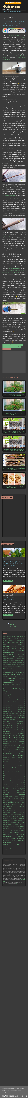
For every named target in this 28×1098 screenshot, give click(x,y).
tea (23, 832)
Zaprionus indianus (13, 853)
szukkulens (6, 826)
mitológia (22, 796)
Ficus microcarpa (20, 701)
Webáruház (5, 11)
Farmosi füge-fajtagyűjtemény (12, 685)
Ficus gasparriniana (7, 699)
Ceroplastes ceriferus (19, 660)
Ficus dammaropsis (14, 697)
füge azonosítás (7, 723)
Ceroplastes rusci (7, 662)
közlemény (7, 778)
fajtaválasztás (20, 683)
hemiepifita (6, 757)
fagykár (12, 680)
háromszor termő (7, 755)
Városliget (17, 846)
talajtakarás (6, 828)
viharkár (9, 850)
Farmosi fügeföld (8, 689)
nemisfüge (6, 800)
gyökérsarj (21, 751)
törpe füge (20, 838)
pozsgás (5, 814)
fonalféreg (16, 717)
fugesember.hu (20, 884)
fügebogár (15, 729)
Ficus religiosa (20, 707)
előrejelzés (13, 676)
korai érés (6, 774)
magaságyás (21, 788)
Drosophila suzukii (8, 672)
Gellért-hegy (6, 747)
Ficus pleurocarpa (20, 703)
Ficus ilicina (5, 701)
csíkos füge (15, 664)
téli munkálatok (19, 834)
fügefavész (21, 733)
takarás (22, 826)
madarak (14, 788)
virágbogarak (15, 850)
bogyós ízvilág (8, 654)
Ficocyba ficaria (6, 693)
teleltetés (6, 834)
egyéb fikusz (15, 674)
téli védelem (7, 836)
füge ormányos (20, 725)
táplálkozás (17, 830)
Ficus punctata (6, 707)
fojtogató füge (8, 717)
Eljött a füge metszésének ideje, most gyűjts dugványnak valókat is (14, 432)
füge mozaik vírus (8, 725)
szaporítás (17, 347)
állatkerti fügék (7, 638)
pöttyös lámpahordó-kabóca (17, 814)
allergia (16, 638)
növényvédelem (9, 802)
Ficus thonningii (20, 711)
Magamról (12, 11)
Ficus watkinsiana (7, 715)
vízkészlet (22, 850)
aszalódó (6, 642)
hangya (15, 753)
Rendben (24, 1096)
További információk (10, 1096)
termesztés (21, 836)
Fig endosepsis (21, 715)
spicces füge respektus (19, 820)
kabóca (5, 766)
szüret (13, 826)
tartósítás (5, 832)
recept (22, 816)
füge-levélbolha (20, 727)
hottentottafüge (20, 759)
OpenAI (18, 802)
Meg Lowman (6, 792)
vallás (13, 846)
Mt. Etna (5, 798)
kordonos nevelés (20, 774)
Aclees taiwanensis (7, 636)
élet (23, 674)
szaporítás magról (7, 824)
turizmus (15, 842)
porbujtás (21, 812)
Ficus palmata (6, 703)
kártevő (13, 768)
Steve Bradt (13, 822)
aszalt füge (15, 642)
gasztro (21, 745)
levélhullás (22, 784)
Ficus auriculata (20, 693)
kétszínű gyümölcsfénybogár (10, 770)
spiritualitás (6, 822)
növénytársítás (21, 800)
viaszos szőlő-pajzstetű (19, 848)
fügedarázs (7, 731)
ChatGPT (14, 662)
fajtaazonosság (20, 680)
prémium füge (6, 816)
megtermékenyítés (20, 792)
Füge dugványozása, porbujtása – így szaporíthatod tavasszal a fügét (14, 450)
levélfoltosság (14, 784)
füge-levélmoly (6, 729)
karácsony (6, 768)
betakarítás (21, 648)
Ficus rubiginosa (7, 709)
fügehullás (6, 735)
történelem (6, 840)
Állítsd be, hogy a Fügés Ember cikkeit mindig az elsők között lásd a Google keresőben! (16, 30)
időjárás (5, 761)
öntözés (21, 804)
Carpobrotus (21, 656)
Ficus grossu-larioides (19, 699)
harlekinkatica (21, 753)
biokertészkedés (8, 652)
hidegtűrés (21, 757)
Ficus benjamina (20, 695)
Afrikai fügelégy (20, 636)
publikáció (15, 816)
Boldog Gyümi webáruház (13, 2)
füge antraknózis (20, 721)
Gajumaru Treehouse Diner (9, 745)
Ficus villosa (21, 713)
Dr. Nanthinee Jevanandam (9, 670)
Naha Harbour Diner (13, 798)
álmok (22, 638)
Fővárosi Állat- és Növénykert (9, 719)
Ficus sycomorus (8, 711)
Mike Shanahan (7, 796)
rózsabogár (13, 818)
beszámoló (6, 648)
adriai (13, 636)
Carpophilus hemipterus (8, 658)
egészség (6, 674)
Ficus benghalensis (8, 695)
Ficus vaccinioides (7, 713)
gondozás (20, 747)
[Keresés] (25, 2)
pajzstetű (21, 806)
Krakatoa (22, 778)
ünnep (22, 844)
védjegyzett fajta (8, 849)
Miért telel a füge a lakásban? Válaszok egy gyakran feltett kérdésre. (14, 413)
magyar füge (20, 790)
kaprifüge (21, 766)
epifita (4, 678)
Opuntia (22, 802)
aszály (22, 642)
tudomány (7, 843)
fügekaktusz (15, 735)
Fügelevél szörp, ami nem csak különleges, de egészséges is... (13, 563)
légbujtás (6, 784)
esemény (21, 678)
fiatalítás (22, 691)
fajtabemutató (9, 683)
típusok (13, 838)
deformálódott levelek (19, 666)
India (11, 761)
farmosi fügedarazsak (8, 686)
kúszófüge (21, 780)
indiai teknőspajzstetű (19, 761)
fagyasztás (5, 680)
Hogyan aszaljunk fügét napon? (11, 598)
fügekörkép (7, 737)
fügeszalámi (6, 743)
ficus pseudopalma (7, 705)
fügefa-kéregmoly (7, 733)
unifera (5, 845)
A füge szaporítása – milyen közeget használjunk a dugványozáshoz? (14, 487)
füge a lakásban (7, 721)
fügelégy (15, 737)
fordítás (21, 717)
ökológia (14, 804)
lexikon (15, 786)
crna (4, 664)
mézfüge (21, 794)
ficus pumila (21, 705)
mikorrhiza (16, 796)
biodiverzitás (20, 650)
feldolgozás (6, 691)
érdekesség (12, 679)
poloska (15, 812)
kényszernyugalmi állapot (9, 236)
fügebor (22, 729)
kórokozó (6, 776)
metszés (6, 794)
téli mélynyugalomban (14, 268)
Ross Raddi (5, 818)
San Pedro (21, 818)
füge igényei (20, 723)
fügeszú (22, 743)
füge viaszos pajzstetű (8, 727)
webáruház (6, 853)
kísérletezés (21, 770)
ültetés (17, 845)
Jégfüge (22, 763)
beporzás (22, 646)
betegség (6, 650)
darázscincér (11, 666)
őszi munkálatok (8, 806)
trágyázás (21, 840)
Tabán (17, 826)
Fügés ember (11, 6)
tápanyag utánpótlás (8, 830)
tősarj (14, 840)
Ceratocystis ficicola (8, 660)
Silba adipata (6, 820)
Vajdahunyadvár (7, 846)
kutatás (5, 782)
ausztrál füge (21, 644)
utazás (11, 845)
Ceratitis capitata (20, 658)
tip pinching (6, 838)
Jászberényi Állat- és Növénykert (10, 763)
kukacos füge (7, 780)
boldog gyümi (21, 654)
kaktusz (13, 765)
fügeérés (21, 731)
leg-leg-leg (21, 782)
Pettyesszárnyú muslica (9, 810)
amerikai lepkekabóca (8, 640)
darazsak (5, 666)
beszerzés (14, 648)
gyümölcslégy (8, 753)
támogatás (21, 828)
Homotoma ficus (8, 759)
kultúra (15, 780)
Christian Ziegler (20, 662)
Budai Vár (5, 656)
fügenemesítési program (10, 741)
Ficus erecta (21, 697)
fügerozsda (21, 741)
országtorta (6, 804)
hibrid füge (14, 757)
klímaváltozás (16, 772)
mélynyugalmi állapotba (8, 195)
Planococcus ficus (7, 812)
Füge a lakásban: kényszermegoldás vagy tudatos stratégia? (14, 394)
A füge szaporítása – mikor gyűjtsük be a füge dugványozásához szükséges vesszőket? (14, 468)
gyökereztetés (17, 345)
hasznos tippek (7, 347)
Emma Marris (21, 676)
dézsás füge (7, 668)
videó (4, 850)
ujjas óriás (22, 842)
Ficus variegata (15, 713)
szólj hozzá (7, 349)
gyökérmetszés (6, 751)
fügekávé (21, 735)
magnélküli (6, 790)
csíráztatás (21, 664)
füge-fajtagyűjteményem (14, 35)
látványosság (13, 782)
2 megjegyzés (8, 580)
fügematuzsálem (19, 739)
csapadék (9, 664)
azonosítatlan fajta (10, 646)
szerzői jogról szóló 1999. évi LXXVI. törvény (14, 880)
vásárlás (22, 847)
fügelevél (21, 737)
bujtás (13, 656)
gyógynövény (7, 749)
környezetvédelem (18, 776)
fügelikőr (5, 739)
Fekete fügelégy (19, 689)
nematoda (22, 798)
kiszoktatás (6, 772)
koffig (23, 772)
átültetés (6, 644)
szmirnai (22, 824)
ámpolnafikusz (20, 640)
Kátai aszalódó (21, 767)
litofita (22, 786)
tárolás (22, 830)
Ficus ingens (12, 701)
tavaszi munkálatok (15, 832)
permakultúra (7, 808)
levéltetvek (6, 786)
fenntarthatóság (15, 691)
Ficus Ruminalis (21, 709)
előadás (5, 676)
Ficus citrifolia (6, 697)
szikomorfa (15, 824)
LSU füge (6, 788)
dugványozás (7, 345)
